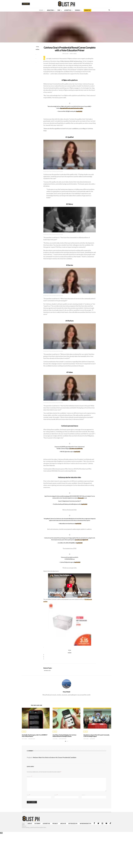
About (30, 823)
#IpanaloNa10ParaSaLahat (66, 108)
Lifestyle (67, 10)
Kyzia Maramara (62, 738)
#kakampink (81, 498)
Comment (29, 776)
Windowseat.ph (85, 823)
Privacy (55, 823)
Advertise (46, 823)
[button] (65, 741)
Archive (63, 823)
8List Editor (92, 738)
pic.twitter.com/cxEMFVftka (76, 448)
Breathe (87, 10)
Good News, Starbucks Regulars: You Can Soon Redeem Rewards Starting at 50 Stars (64, 735)
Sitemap (37, 823)
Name (28, 795)
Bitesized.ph (72, 823)
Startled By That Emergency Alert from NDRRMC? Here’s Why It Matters (34, 735)
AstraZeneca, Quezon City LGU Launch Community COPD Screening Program (96, 735)
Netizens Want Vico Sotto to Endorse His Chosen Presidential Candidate (54, 757)
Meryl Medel (66, 692)
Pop (59, 10)
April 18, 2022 (79, 111)
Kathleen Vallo (31, 738)
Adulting (50, 10)
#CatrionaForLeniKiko (78, 108)
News (41, 10)
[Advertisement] (66, 845)
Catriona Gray (47, 670)
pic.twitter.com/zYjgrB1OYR (81, 539)
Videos (77, 10)
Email (55, 795)
